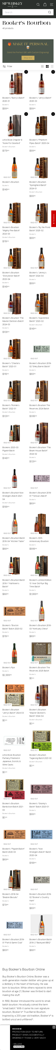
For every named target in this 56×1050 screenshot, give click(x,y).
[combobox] (28, 12)
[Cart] (44, 4)
